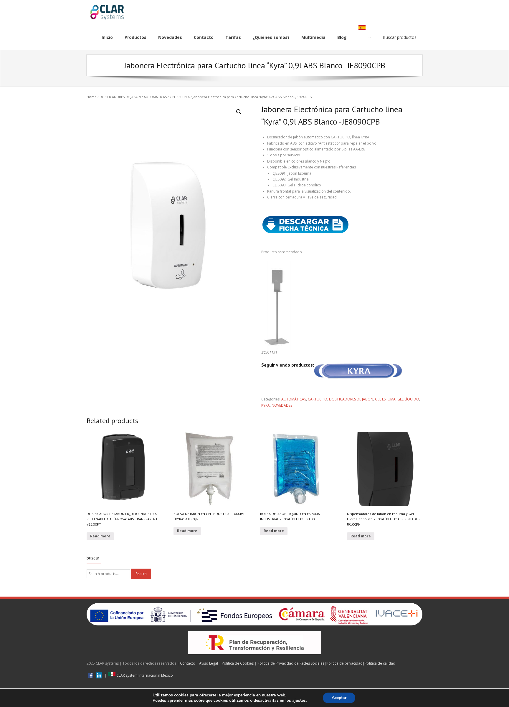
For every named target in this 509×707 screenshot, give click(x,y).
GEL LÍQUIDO (408, 399)
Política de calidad (380, 663)
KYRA (265, 405)
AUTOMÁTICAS (155, 97)
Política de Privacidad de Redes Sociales (290, 663)
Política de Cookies (238, 663)
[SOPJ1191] (277, 263)
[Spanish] (365, 37)
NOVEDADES (282, 405)
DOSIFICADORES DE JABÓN (120, 97)
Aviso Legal (208, 663)
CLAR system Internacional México (144, 675)
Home (92, 97)
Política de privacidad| (345, 663)
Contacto (187, 663)
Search (141, 573)
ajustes (299, 700)
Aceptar (339, 698)
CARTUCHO (317, 399)
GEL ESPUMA (180, 97)
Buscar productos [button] (400, 37)
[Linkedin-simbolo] (99, 675)
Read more (100, 536)
